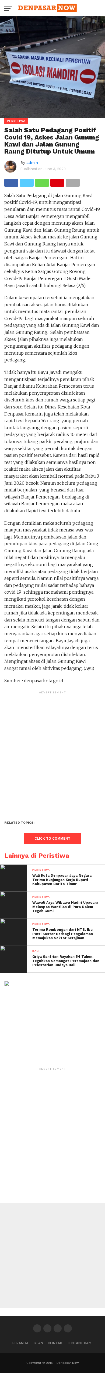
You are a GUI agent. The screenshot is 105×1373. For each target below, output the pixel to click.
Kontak (55, 1343)
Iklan (38, 1343)
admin (32, 162)
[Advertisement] (52, 749)
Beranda (20, 1343)
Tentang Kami (80, 1343)
